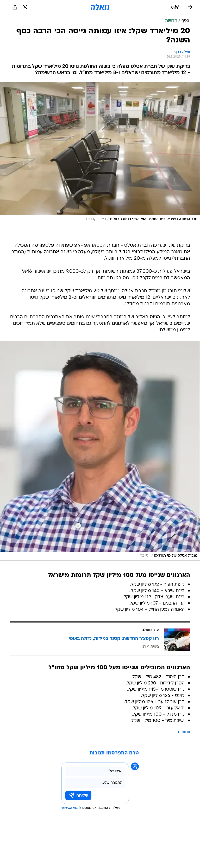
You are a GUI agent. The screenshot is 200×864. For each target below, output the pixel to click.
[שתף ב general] (15, 7)
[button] (175, 7)
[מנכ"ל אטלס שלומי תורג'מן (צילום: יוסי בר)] (100, 451)
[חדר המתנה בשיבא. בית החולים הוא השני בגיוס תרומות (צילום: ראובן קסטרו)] (100, 153)
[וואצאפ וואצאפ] (25, 7)
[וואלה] (100, 7)
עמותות (184, 732)
